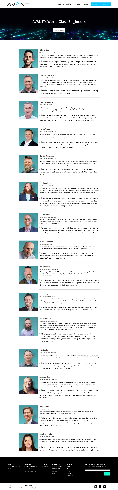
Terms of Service (28, 485)
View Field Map (59, 30)
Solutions (61, 4)
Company (86, 4)
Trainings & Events (57, 466)
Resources (78, 4)
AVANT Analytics (56, 469)
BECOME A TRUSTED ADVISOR (100, 4)
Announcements (71, 469)
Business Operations (30, 471)
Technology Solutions (14, 466)
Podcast (54, 471)
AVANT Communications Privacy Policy (28, 487)
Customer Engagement (30, 466)
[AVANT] (18, 4)
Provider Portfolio (29, 469)
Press (68, 471)
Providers (10, 469)
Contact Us (70, 475)
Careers (69, 473)
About (69, 466)
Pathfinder (69, 4)
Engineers (45, 466)
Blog (53, 473)
